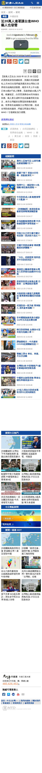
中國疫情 (14, 16)
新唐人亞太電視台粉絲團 (20, 124)
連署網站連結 (7, 119)
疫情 (27, 136)
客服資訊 (6, 703)
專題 (5, 16)
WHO (29, 132)
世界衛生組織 (16, 132)
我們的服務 (25, 701)
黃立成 (17, 136)
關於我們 (36, 701)
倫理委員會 (29, 703)
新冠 (12, 140)
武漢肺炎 (14, 129)
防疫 (35, 136)
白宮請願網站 (29, 129)
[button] (21, 45)
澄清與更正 (17, 703)
